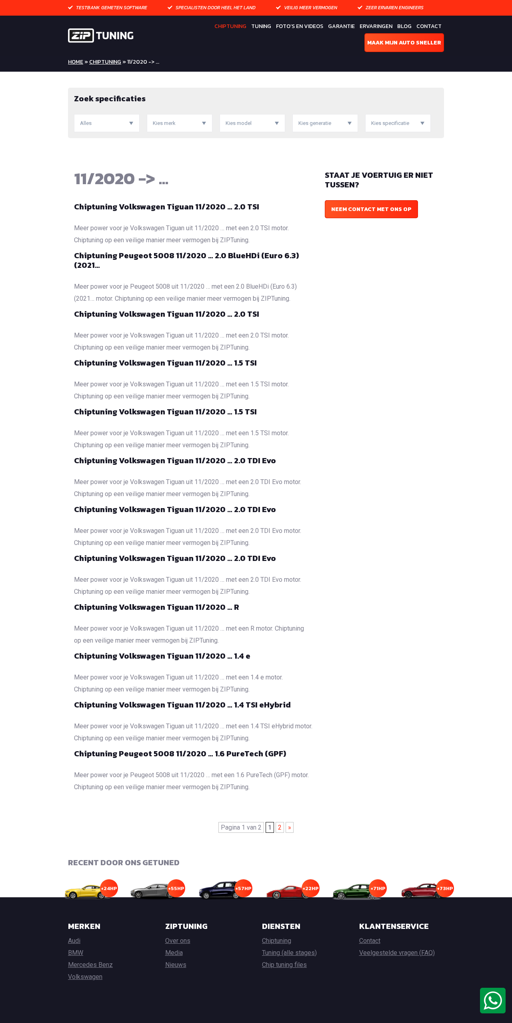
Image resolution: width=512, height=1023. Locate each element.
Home (75, 62)
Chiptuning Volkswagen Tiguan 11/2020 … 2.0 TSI (166, 207)
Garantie (341, 26)
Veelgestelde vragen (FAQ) (397, 953)
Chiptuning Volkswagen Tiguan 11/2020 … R (156, 607)
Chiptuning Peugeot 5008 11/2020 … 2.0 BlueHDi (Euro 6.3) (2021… (186, 260)
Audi (74, 941)
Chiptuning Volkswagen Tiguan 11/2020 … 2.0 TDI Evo (175, 460)
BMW (75, 953)
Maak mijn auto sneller (404, 42)
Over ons (177, 941)
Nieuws (175, 965)
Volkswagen (85, 977)
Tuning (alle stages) (289, 953)
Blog (404, 26)
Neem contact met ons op (371, 209)
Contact (429, 26)
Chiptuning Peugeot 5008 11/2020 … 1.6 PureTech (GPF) (180, 754)
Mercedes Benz (90, 965)
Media (174, 953)
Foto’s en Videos (299, 26)
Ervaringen (376, 26)
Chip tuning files (284, 965)
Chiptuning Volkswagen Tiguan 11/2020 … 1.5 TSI (165, 363)
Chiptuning (230, 26)
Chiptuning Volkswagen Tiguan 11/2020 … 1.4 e (162, 656)
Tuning (261, 26)
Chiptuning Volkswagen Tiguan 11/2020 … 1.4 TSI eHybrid (182, 705)
